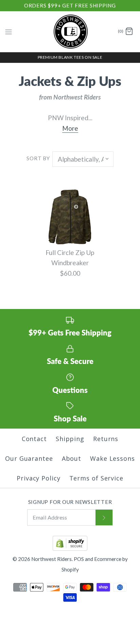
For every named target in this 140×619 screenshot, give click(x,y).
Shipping (70, 439)
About (72, 458)
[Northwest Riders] (70, 32)
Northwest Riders (51, 559)
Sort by (38, 158)
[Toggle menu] (8, 31)
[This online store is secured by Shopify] (70, 549)
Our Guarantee (29, 458)
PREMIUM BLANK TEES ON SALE (70, 57)
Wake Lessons (112, 458)
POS (79, 559)
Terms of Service (96, 478)
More (70, 128)
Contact (34, 439)
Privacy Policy (38, 478)
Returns (105, 439)
